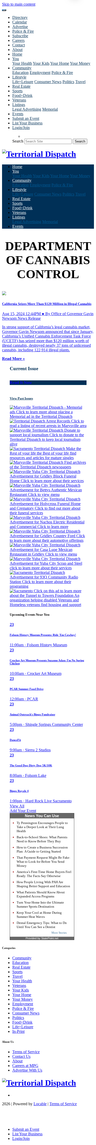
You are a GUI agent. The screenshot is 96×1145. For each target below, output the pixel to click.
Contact (18, 45)
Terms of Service (26, 1052)
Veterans (19, 100)
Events (17, 114)
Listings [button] (18, 104)
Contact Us (21, 1056)
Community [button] (21, 68)
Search (17, 141)
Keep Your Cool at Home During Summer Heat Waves (39, 915)
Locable (40, 1104)
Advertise (20, 26)
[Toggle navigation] (4, 10)
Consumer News (47, 82)
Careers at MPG (25, 1065)
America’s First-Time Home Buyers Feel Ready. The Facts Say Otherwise (44, 874)
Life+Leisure (22, 82)
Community (21, 958)
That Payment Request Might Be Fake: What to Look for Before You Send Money (43, 862)
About (17, 49)
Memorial (50, 109)
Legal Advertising (26, 109)
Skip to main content (18, 4)
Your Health (22, 63)
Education (20, 72)
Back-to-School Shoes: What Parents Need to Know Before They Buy (42, 839)
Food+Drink (22, 95)
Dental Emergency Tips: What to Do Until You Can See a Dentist (42, 925)
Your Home (59, 63)
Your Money (80, 63)
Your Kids (41, 63)
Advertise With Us (27, 1070)
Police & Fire (23, 31)
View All (17, 806)
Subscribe (20, 36)
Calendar (19, 22)
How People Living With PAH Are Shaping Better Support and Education (43, 884)
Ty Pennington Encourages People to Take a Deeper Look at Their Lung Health (42, 827)
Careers (18, 40)
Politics (68, 82)
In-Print (18, 1031)
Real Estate (21, 86)
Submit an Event (25, 118)
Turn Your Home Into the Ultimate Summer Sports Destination (40, 904)
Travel (80, 82)
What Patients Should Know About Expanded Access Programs (41, 894)
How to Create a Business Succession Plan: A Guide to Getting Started (42, 849)
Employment (40, 72)
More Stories (59, 932)
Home (17, 54)
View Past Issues (21, 398)
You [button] (15, 59)
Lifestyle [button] (19, 77)
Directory (20, 17)
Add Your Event (23, 810)
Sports (17, 91)
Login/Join (21, 127)
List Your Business (27, 123)
